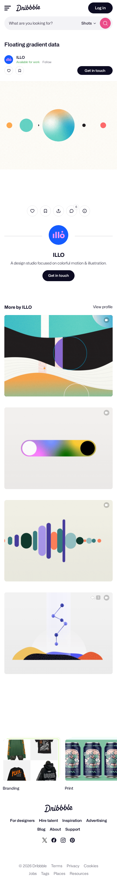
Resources (79, 873)
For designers (22, 820)
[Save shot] (19, 70)
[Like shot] (8, 70)
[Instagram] (63, 839)
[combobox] (41, 23)
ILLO (20, 57)
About (55, 829)
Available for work (28, 62)
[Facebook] (53, 839)
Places (59, 873)
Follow (46, 62)
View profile (103, 306)
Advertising (96, 820)
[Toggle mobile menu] (8, 8)
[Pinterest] (72, 839)
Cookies (91, 865)
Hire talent (48, 820)
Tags (45, 873)
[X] (44, 839)
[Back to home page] (28, 7)
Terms (56, 865)
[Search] (105, 23)
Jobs (33, 873)
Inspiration (72, 820)
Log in (100, 7)
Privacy (73, 865)
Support (72, 829)
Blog (41, 829)
